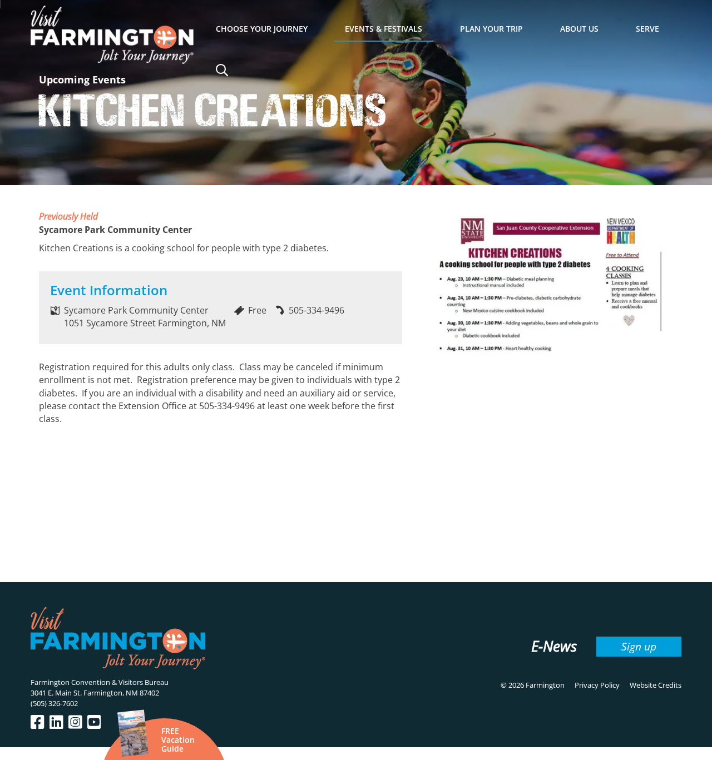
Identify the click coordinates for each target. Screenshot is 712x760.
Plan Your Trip (491, 28)
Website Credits (655, 685)
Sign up (638, 646)
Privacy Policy (597, 685)
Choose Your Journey (262, 28)
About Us (579, 28)
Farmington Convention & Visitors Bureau (100, 682)
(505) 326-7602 (54, 703)
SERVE (647, 28)
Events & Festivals (383, 28)
